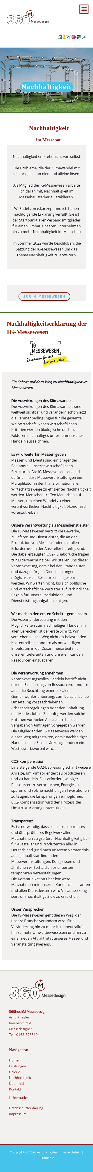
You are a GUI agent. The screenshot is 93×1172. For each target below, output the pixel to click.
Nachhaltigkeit (20, 1077)
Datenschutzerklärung (26, 1108)
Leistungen (17, 1066)
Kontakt (15, 1089)
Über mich (17, 1083)
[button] (83, 9)
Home (14, 1060)
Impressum (18, 1114)
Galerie (14, 1072)
